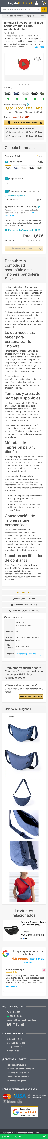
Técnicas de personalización (20, 1069)
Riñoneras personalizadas (28, 654)
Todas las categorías (16, 1080)
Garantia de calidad (16, 1043)
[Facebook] (18, 1024)
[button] (28, 104)
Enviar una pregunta (31, 696)
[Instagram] (22, 1024)
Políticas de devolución (18, 1073)
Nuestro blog (13, 1051)
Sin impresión (13, 199)
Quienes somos (14, 1039)
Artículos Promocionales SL (30, 1133)
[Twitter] (9, 1024)
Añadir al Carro (24, 248)
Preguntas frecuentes (17, 1065)
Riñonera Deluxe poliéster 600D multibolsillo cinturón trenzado (33, 925)
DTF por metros (14, 1047)
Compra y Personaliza (24, 122)
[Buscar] (44, 9)
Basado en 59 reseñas (28, 1115)
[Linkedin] (13, 1024)
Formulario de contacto (18, 1076)
